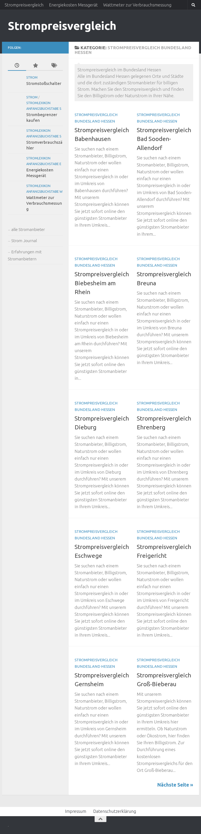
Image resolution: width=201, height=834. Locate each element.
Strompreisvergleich (24, 4)
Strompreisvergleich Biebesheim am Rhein (102, 283)
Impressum (75, 811)
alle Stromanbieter (28, 229)
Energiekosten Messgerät (73, 4)
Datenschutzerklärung (114, 811)
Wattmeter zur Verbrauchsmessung (137, 4)
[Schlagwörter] (54, 66)
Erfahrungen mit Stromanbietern (25, 255)
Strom (31, 77)
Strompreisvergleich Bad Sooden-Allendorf (164, 139)
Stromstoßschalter (43, 83)
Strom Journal (24, 240)
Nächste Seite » (175, 785)
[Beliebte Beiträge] (35, 66)
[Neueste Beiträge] (17, 66)
